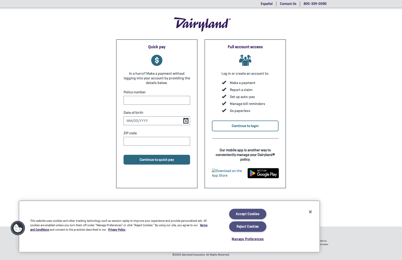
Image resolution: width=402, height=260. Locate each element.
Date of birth (133, 112)
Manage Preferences (248, 239)
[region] (169, 226)
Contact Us (288, 3)
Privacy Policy (116, 230)
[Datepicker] (185, 121)
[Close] (310, 212)
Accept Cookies (247, 214)
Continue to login (245, 125)
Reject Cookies (248, 226)
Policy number (135, 92)
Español (267, 3)
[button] (17, 228)
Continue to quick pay (157, 159)
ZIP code (130, 133)
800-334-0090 (315, 3)
